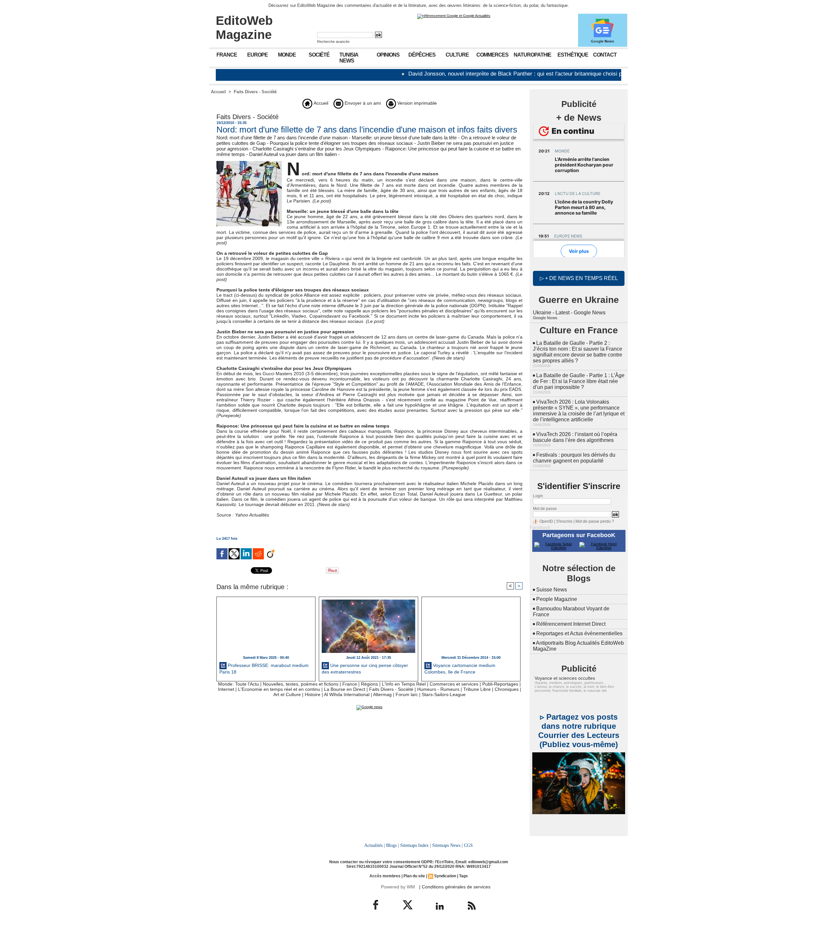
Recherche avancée (333, 42)
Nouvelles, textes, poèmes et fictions (300, 684)
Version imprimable (416, 103)
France (226, 55)
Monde (287, 55)
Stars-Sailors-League (444, 694)
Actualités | (374, 845)
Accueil (218, 91)
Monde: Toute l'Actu (238, 684)
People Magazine (556, 599)
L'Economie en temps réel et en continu (279, 689)
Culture (457, 55)
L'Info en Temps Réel (404, 684)
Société (319, 55)
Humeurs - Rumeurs (438, 689)
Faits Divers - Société (255, 91)
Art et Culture (287, 694)
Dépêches (422, 55)
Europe (257, 55)
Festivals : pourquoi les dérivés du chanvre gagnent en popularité (574, 458)
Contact (605, 55)
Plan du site (414, 876)
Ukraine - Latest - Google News (569, 312)
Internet (226, 689)
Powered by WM (398, 886)
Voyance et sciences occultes (565, 678)
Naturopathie (532, 55)
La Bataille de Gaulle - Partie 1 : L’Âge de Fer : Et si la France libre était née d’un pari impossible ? (578, 381)
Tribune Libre (477, 689)
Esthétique (572, 55)
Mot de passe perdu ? (594, 521)
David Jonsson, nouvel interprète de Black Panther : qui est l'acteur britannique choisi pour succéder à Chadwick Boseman (529, 74)
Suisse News (551, 589)
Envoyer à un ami (362, 103)
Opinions (388, 55)
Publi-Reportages (500, 684)
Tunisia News (348, 57)
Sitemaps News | (447, 845)
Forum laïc (407, 694)
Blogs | (392, 845)
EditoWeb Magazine (244, 28)
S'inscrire (564, 521)
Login (538, 496)
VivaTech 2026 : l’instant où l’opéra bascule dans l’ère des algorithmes (575, 437)
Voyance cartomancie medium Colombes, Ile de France (459, 668)
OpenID (546, 521)
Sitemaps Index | (415, 845)
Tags (463, 876)
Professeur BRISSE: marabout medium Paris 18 (264, 668)
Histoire (312, 694)
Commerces (492, 55)
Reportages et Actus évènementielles (579, 633)
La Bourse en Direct (344, 689)
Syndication (445, 876)
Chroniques (507, 689)
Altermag (382, 694)
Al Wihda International (346, 694)
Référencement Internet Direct (571, 624)
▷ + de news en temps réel (579, 278)
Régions (369, 684)
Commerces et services (454, 684)
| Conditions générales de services (454, 886)
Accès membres (385, 876)
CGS (468, 845)
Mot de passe (545, 508)
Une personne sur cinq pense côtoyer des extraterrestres (365, 668)
